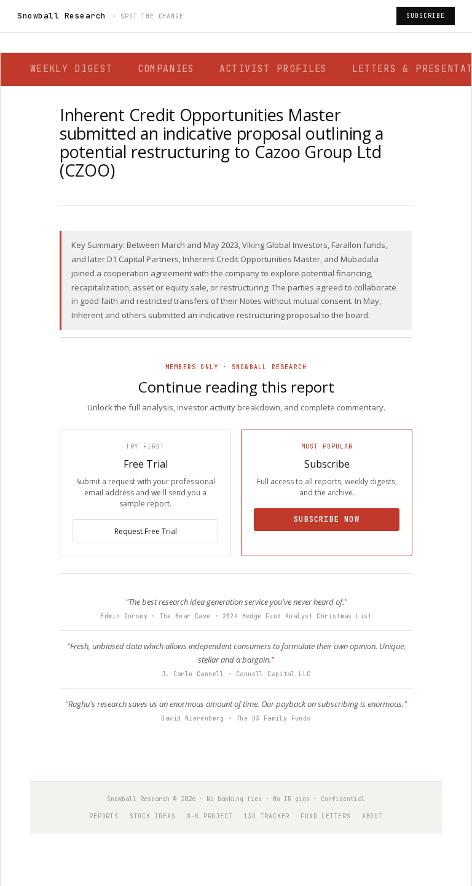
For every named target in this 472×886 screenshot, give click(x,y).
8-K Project (210, 816)
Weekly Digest (71, 69)
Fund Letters (326, 816)
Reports (104, 816)
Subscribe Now (327, 519)
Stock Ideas (153, 816)
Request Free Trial (145, 531)
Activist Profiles (273, 69)
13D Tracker (266, 816)
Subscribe (425, 16)
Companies (166, 69)
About (372, 816)
